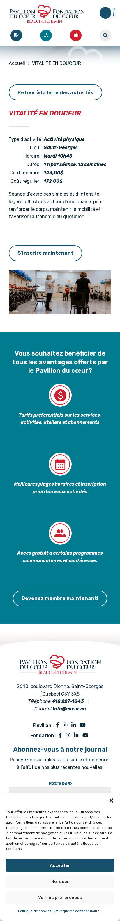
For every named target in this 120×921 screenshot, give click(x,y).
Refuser (60, 881)
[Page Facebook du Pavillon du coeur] (57, 725)
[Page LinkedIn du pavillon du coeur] (73, 725)
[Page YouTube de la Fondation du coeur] (85, 735)
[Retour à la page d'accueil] (46, 15)
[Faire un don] (46, 35)
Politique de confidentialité (76, 911)
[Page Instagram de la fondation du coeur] (68, 735)
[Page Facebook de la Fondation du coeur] (60, 735)
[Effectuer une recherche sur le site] (105, 35)
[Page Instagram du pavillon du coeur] (65, 725)
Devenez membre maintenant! (60, 598)
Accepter (60, 865)
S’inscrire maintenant (45, 253)
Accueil (17, 63)
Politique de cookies (35, 911)
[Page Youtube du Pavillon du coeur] (83, 725)
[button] (111, 800)
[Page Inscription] (16, 35)
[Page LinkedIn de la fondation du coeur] (76, 735)
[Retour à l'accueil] (60, 658)
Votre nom (60, 783)
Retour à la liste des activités (55, 92)
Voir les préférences (60, 897)
